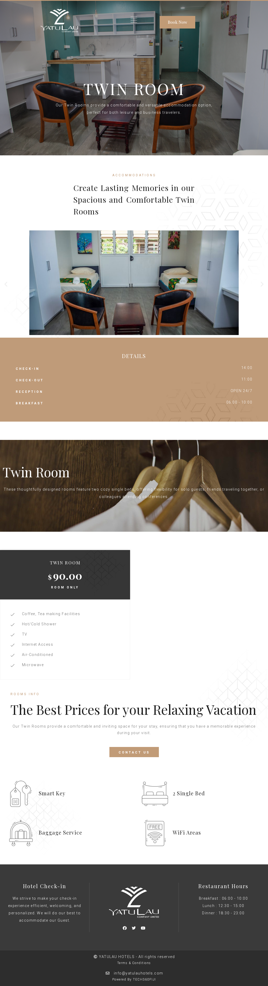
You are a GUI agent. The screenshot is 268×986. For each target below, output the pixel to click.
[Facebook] (125, 928)
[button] (6, 284)
